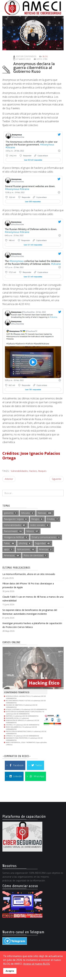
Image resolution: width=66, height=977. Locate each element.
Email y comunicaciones (45, 537)
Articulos (27, 512)
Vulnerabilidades (19, 470)
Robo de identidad (35, 555)
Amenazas (11, 555)
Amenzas (45, 549)
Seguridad (42, 543)
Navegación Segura (15, 519)
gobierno (10, 512)
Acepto (10, 970)
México (32, 531)
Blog (45, 56)
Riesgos (36, 519)
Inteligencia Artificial (15, 537)
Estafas (52, 519)
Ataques (42, 470)
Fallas (9, 543)
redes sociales (39, 525)
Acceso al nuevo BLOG (36, 964)
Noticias (44, 512)
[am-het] (33, 697)
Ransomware (12, 531)
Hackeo (33, 470)
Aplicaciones (25, 549)
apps (8, 549)
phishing (24, 543)
